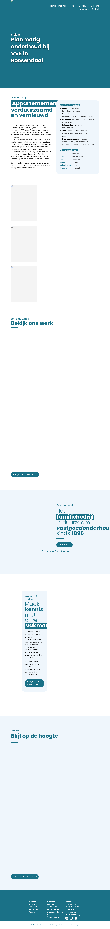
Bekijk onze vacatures (33, 683)
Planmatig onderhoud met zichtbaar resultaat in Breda (49, 455)
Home (53, 6)
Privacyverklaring (72, 914)
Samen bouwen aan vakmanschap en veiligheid (45, 823)
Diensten (62, 6)
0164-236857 (71, 904)
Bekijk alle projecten (23, 474)
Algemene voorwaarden (71, 910)
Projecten (75, 6)
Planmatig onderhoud (52, 905)
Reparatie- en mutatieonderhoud (55, 912)
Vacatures (84, 9)
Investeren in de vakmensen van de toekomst (43, 780)
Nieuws (85, 6)
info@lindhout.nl (72, 907)
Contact (95, 9)
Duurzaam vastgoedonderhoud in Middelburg (43, 363)
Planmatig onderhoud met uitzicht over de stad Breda (49, 409)
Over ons (95, 6)
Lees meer (20, 375)
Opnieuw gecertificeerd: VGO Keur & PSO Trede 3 (44, 866)
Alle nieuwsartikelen (23, 876)
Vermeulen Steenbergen (71, 925)
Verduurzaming (54, 917)
